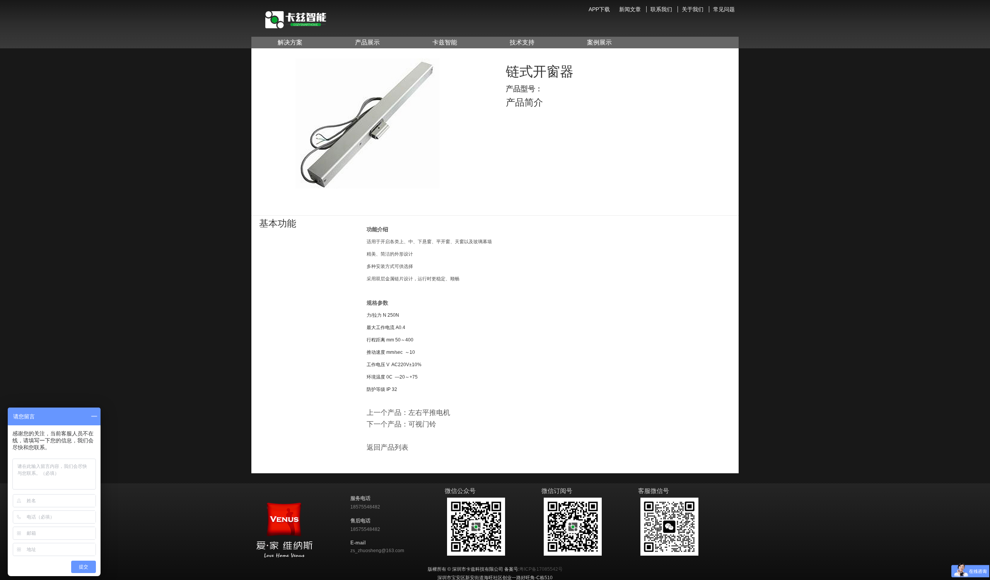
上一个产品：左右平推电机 (408, 412)
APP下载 (599, 9)
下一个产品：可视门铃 (401, 424)
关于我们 (692, 9)
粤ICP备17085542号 (541, 569)
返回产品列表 (387, 447)
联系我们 (661, 9)
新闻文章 (630, 9)
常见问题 (724, 9)
